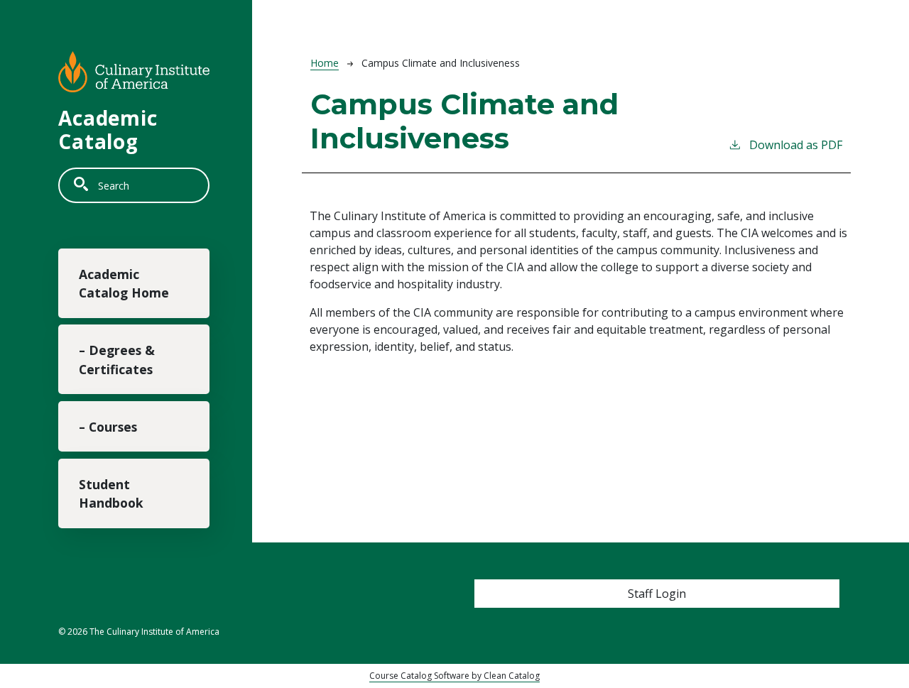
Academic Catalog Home (124, 283)
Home (324, 63)
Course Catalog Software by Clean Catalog (454, 676)
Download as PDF (795, 145)
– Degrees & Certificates (117, 359)
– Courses (108, 426)
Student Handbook (111, 493)
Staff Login (657, 593)
